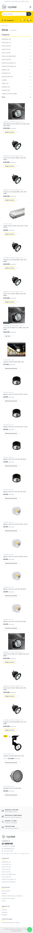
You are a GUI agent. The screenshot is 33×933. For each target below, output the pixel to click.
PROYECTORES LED (16, 76)
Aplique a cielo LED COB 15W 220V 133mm (15, 394)
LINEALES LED (16, 87)
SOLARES (16, 80)
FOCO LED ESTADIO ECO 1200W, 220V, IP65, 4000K (16, 328)
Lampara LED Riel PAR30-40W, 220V (13, 362)
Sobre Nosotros (6, 891)
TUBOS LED (16, 83)
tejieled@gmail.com (9, 848)
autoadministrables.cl (16, 931)
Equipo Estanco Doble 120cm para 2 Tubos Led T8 (15, 226)
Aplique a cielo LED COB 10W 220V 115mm (15, 427)
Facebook (4, 910)
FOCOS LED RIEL (16, 59)
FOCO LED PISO (16, 53)
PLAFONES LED (16, 73)
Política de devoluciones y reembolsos (12, 896)
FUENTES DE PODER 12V (16, 63)
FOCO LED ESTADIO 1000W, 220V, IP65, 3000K (14, 158)
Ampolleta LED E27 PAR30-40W (12, 788)
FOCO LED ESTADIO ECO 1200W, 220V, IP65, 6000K (16, 654)
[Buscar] (28, 14)
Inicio (3, 25)
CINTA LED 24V (16, 49)
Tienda (3, 901)
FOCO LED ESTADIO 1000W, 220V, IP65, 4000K (14, 294)
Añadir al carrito (9, 132)
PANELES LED (16, 70)
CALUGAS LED (16, 90)
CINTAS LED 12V (16, 42)
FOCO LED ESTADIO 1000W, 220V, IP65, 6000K (14, 688)
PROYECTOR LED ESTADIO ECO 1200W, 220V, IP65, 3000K (16, 124)
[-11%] (16, 751)
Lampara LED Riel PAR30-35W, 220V (13, 756)
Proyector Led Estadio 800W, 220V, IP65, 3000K (15, 192)
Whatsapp (4, 915)
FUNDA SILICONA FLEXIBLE (16, 93)
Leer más (7, 336)
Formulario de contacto (8, 898)
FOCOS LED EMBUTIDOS (16, 56)
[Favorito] (18, 132)
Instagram (4, 912)
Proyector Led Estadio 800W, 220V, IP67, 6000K (15, 722)
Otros (16, 97)
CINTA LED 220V (16, 46)
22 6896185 (7, 843)
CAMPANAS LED (16, 39)
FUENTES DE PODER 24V (16, 66)
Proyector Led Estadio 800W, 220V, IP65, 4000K (15, 260)
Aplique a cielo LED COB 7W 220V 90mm (14, 459)
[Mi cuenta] (24, 20)
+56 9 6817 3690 (8, 851)
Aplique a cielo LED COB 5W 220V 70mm (14, 491)
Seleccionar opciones (11, 368)
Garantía (4, 893)
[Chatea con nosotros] (29, 929)
